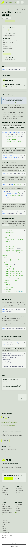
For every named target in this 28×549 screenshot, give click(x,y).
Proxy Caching (7, 46)
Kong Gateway (18, 488)
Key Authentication (8, 48)
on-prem (12, 30)
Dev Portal (4, 497)
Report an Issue (5, 422)
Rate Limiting (7, 44)
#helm (9, 53)
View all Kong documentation (8, 425)
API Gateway (5, 490)
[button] (25, 69)
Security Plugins (5, 510)
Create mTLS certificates (9, 163)
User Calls (4, 528)
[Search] (18, 2)
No (8, 417)
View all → (4, 514)
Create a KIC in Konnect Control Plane (13, 122)
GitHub (3, 524)
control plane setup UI (10, 102)
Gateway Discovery (14, 316)
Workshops (4, 530)
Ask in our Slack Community (10, 449)
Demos (3, 526)
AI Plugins (4, 504)
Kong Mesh (17, 492)
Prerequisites (5, 76)
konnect (5, 30)
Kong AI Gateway (19, 490)
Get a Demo (18, 478)
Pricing (3, 499)
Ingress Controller (19, 499)
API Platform (5, 488)
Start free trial (8, 478)
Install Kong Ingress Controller (11, 40)
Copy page (6, 18)
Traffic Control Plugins (7, 512)
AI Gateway (4, 492)
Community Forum (6, 522)
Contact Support (7, 451)
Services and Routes (9, 42)
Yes (3, 417)
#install (5, 53)
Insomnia (17, 494)
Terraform (17, 510)
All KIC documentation (10, 59)
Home (2, 9)
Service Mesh (5, 494)
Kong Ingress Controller (10, 9)
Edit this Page (14, 422)
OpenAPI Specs (18, 497)
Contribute (5, 440)
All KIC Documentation (9, 35)
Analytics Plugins (6, 506)
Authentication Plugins (7, 508)
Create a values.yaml (7, 218)
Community (4, 520)
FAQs (3, 375)
